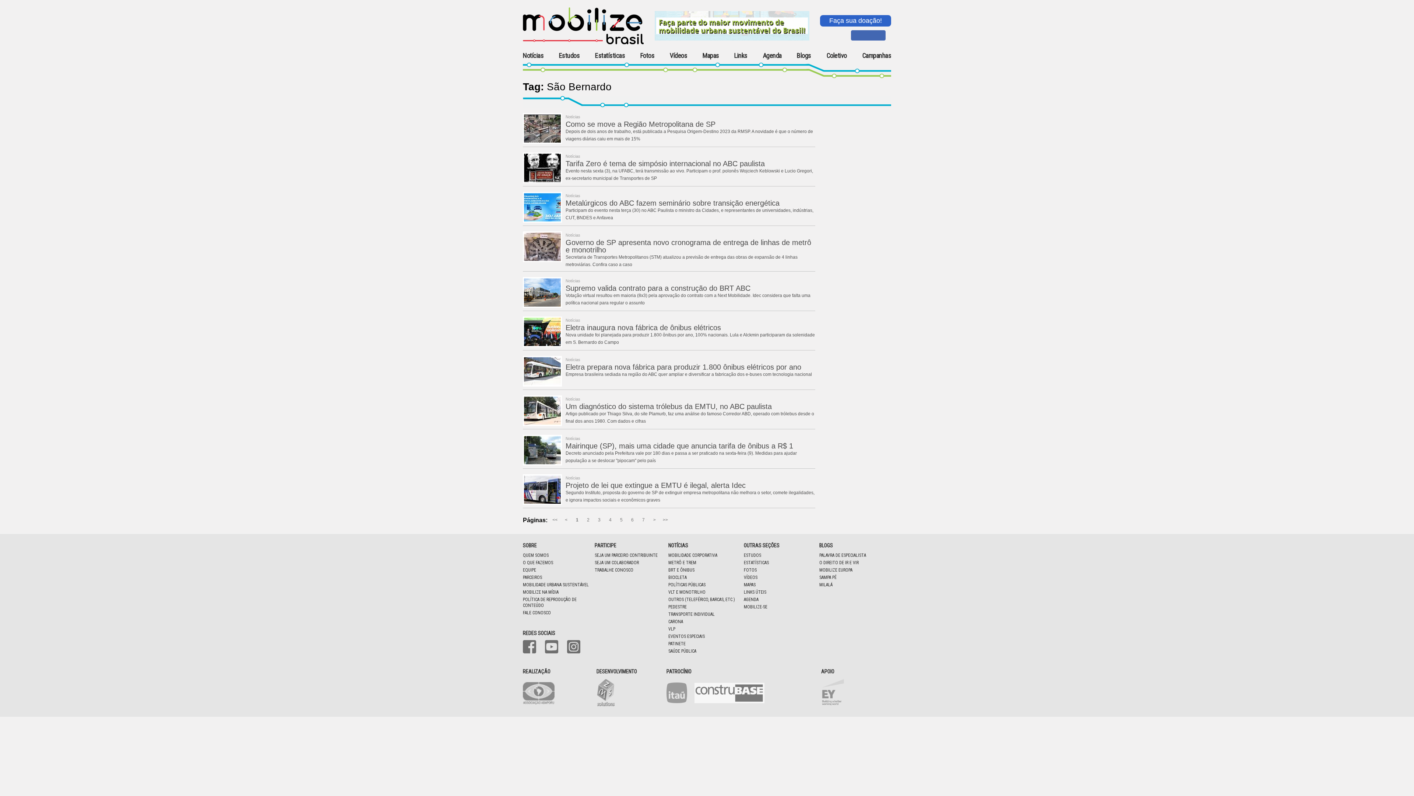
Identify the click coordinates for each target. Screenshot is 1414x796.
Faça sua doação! (855, 20)
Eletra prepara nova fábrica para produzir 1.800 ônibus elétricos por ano (683, 367)
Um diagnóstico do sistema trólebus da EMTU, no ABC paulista (669, 406)
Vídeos (678, 55)
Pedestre (677, 607)
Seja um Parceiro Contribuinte (626, 555)
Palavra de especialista (842, 555)
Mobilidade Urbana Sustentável (556, 584)
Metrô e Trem (682, 562)
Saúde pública (682, 651)
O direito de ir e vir (839, 562)
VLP (671, 629)
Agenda (772, 55)
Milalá (826, 584)
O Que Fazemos (538, 562)
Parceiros (532, 577)
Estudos (569, 55)
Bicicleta (677, 577)
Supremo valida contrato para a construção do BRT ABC (658, 288)
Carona (675, 621)
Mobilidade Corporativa (692, 555)
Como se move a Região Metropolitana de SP (640, 124)
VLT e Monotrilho (687, 592)
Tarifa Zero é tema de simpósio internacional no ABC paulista (665, 164)
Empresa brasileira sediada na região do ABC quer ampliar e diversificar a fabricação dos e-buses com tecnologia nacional (689, 374)
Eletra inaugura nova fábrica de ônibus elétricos (643, 328)
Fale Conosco (537, 612)
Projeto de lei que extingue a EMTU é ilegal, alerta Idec (656, 485)
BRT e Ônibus (681, 570)
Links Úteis (755, 592)
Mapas (711, 55)
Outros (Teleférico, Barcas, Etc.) (701, 599)
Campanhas (876, 55)
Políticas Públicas (687, 584)
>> (665, 520)
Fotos (647, 55)
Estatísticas (610, 55)
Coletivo (837, 55)
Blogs (804, 55)
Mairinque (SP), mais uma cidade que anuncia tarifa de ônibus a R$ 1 (679, 446)
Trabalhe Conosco (614, 570)
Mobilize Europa (835, 570)
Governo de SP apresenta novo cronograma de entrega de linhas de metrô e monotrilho (688, 246)
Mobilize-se (755, 607)
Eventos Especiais (686, 636)
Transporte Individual (691, 614)
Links (741, 55)
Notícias (533, 55)
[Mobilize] (583, 42)
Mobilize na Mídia (541, 592)
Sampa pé (828, 577)
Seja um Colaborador (617, 562)
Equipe (529, 570)
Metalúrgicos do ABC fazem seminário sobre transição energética (673, 203)
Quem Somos (536, 555)
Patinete (677, 643)
